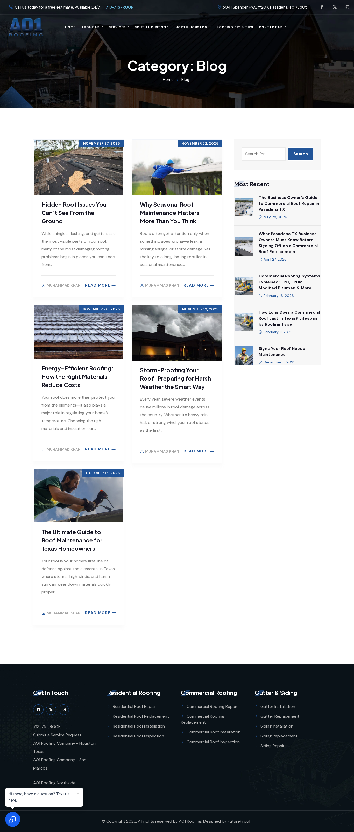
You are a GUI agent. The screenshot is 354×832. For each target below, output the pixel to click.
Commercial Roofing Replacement (202, 719)
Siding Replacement (279, 736)
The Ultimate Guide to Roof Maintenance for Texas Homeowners (71, 540)
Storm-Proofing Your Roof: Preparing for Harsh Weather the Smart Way (175, 378)
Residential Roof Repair (134, 706)
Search (300, 154)
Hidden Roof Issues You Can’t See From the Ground (74, 213)
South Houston (150, 27)
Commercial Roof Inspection (213, 742)
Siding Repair (272, 746)
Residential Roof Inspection (138, 736)
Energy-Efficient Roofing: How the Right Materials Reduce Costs (77, 376)
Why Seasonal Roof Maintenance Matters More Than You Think (169, 213)
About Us (90, 27)
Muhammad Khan (64, 285)
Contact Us (270, 27)
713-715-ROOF (117, 7)
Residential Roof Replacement (141, 716)
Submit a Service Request (57, 735)
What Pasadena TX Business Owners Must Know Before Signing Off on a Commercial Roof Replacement (288, 242)
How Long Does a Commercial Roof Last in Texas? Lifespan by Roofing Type (289, 318)
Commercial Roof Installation (213, 732)
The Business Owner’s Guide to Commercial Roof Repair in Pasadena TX (289, 203)
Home (70, 27)
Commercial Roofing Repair (212, 706)
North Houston (191, 27)
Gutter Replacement (279, 716)
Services (117, 27)
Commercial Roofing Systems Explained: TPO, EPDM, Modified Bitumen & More (289, 282)
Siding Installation (276, 726)
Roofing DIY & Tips (235, 27)
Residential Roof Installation (139, 726)
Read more (97, 286)
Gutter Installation (277, 706)
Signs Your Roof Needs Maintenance (282, 351)
